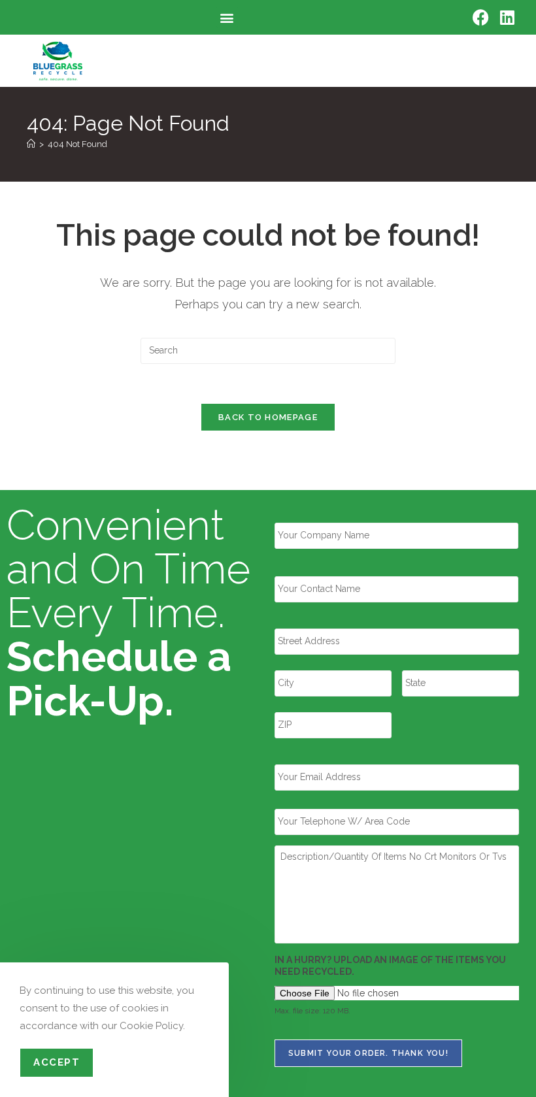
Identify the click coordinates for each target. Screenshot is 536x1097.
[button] (227, 17)
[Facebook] (481, 17)
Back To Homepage (268, 417)
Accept (56, 1062)
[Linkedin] (507, 17)
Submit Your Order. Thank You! (368, 1053)
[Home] (31, 144)
